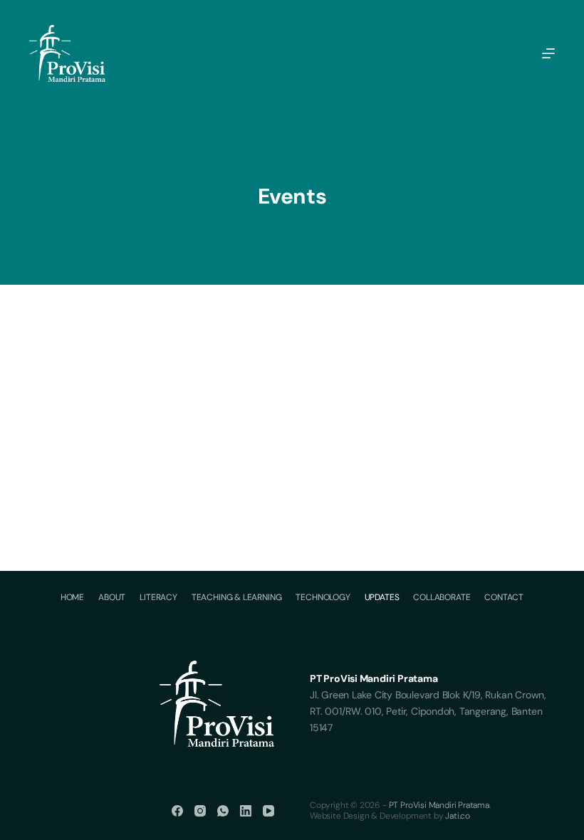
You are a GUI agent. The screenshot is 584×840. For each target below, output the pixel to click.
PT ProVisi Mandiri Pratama (439, 805)
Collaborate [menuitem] (441, 597)
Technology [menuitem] (323, 597)
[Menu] (548, 53)
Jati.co (457, 815)
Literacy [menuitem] (158, 597)
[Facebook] (177, 811)
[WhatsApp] (223, 811)
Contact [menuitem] (503, 597)
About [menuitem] (111, 597)
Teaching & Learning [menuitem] (237, 597)
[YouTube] (268, 811)
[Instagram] (200, 811)
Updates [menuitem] (382, 597)
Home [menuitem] (72, 597)
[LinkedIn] (245, 811)
